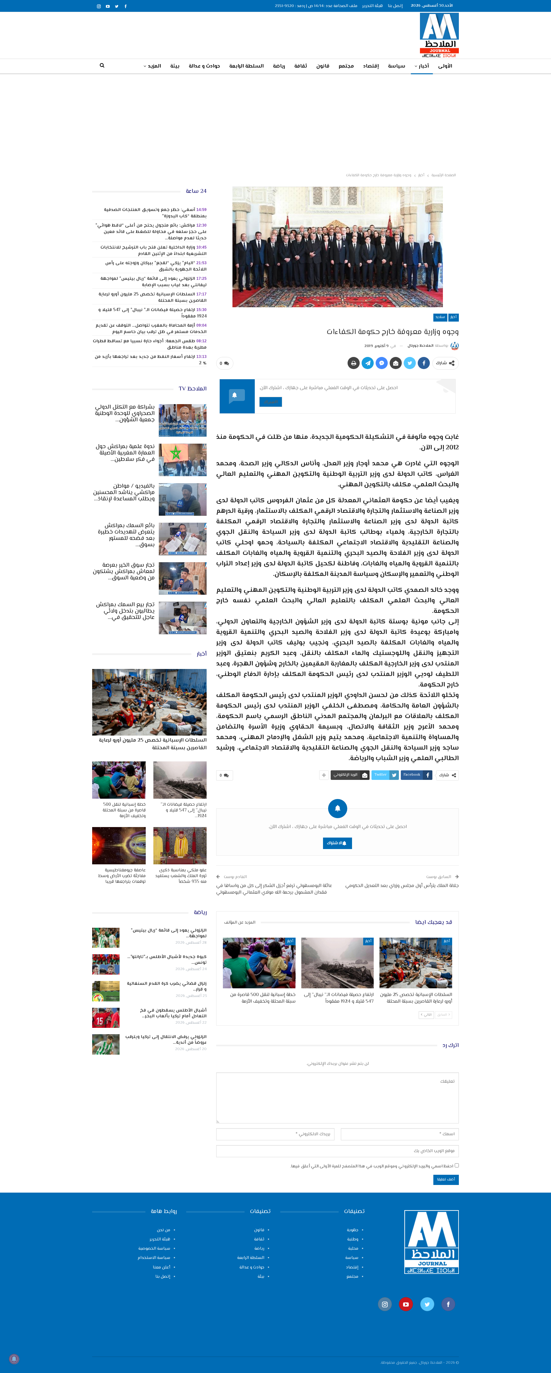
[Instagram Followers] (384, 1314)
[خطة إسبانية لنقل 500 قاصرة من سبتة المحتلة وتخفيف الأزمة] (259, 963)
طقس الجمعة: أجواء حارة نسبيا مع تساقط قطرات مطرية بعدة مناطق (150, 344)
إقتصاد (371, 66)
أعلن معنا (161, 1267)
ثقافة (300, 66)
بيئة (175, 66)
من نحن (163, 1230)
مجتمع (346, 66)
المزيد (154, 66)
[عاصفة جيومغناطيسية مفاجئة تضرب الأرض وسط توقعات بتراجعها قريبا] (119, 845)
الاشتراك (271, 401)
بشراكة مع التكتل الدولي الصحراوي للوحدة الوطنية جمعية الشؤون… (125, 414)
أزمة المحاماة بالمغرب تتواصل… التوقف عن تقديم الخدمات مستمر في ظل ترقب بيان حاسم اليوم (151, 329)
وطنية (352, 1239)
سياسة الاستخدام (154, 1258)
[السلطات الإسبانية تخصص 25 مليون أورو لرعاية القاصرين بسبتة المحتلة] (415, 963)
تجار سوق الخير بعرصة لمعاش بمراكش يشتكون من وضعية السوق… (124, 572)
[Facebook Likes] (448, 1314)
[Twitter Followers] (427, 1314)
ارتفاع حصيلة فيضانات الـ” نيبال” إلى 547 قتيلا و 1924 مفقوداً (152, 313)
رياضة (279, 66)
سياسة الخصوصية (154, 1249)
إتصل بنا (395, 6)
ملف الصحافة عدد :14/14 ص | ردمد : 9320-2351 (316, 6)
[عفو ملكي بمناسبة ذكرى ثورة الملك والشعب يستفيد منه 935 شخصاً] (180, 845)
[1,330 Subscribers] (405, 1314)
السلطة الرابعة (246, 66)
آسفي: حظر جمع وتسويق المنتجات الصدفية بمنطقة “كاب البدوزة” (155, 213)
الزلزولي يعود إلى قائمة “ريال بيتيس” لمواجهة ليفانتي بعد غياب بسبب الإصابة (153, 282)
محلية (353, 1249)
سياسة (396, 66)
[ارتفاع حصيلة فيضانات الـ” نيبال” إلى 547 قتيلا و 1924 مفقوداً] (337, 963)
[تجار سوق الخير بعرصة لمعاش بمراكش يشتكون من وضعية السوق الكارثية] (183, 578)
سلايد (440, 317)
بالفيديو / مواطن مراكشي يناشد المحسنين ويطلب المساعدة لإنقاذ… (124, 493)
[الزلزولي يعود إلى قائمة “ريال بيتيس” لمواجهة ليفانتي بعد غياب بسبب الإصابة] (106, 938)
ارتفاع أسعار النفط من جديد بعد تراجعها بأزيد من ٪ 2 (151, 360)
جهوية (352, 1230)
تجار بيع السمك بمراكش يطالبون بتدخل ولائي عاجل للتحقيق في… (125, 611)
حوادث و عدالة (204, 66)
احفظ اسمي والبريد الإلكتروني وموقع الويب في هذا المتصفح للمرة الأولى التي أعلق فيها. (371, 1166)
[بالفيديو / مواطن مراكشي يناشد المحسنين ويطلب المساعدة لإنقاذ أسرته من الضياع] (183, 499)
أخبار (424, 66)
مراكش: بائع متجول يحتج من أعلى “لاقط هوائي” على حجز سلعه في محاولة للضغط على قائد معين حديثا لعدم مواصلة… (151, 232)
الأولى (445, 66)
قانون (322, 66)
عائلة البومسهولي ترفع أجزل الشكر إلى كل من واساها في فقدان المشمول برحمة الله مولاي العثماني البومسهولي (274, 889)
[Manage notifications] (14, 1359)
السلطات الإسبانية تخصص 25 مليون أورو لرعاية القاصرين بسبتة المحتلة (153, 297)
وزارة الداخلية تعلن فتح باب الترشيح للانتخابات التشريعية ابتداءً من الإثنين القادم (153, 251)
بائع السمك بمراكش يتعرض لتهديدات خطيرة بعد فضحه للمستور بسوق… (126, 535)
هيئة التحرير (372, 6)
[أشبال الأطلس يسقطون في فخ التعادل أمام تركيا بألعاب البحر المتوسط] (106, 1018)
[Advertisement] (275, 122)
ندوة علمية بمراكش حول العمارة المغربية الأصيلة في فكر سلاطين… (125, 453)
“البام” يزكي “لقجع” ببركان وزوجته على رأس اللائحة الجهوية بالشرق (156, 266)
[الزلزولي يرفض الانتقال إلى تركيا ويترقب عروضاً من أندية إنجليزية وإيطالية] (106, 1044)
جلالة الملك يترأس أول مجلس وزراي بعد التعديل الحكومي (402, 886)
